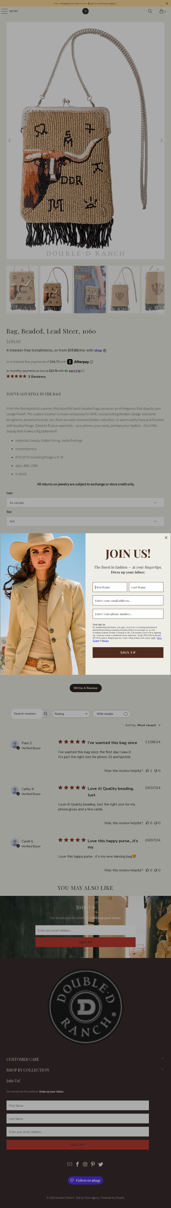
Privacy (105, 640)
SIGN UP (128, 652)
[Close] (166, 537)
